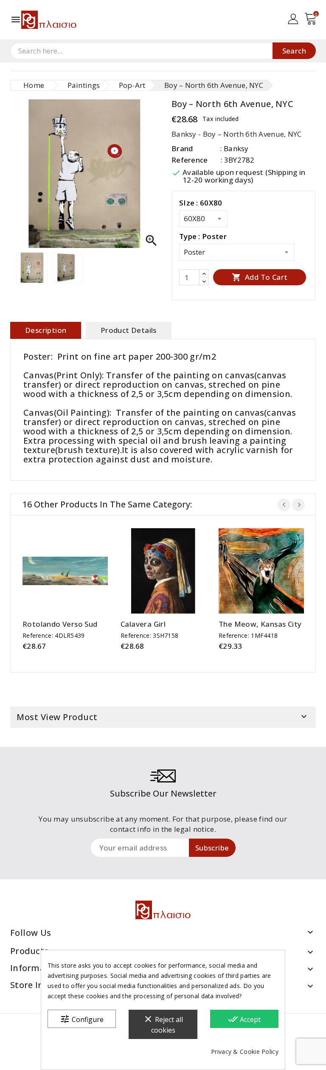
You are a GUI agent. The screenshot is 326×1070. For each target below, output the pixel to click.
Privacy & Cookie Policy (244, 1051)
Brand (182, 148)
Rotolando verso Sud (60, 624)
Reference (189, 160)
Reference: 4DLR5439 (53, 635)
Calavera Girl (143, 624)
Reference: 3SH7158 (149, 635)
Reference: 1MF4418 (248, 635)
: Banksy (234, 148)
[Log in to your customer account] (293, 18)
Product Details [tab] (129, 330)
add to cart (56, 570)
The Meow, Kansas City (260, 624)
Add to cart (260, 277)
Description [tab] (45, 330)
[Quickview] (73, 570)
